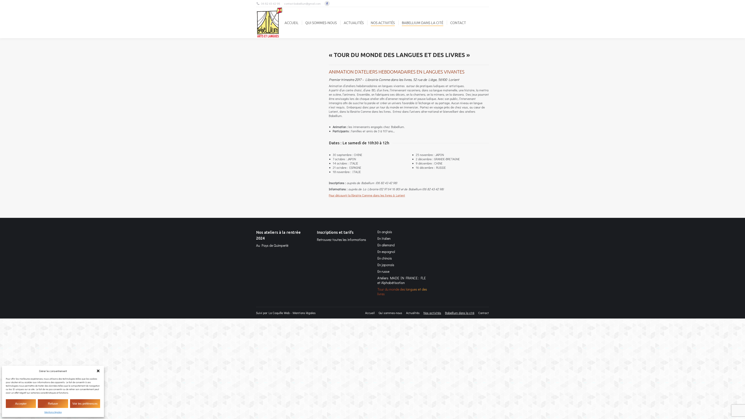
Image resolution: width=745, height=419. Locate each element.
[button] (98, 371)
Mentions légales (53, 412)
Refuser (53, 403)
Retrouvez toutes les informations (341, 239)
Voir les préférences (85, 403)
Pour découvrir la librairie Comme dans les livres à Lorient (367, 195)
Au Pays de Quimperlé (272, 245)
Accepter (21, 403)
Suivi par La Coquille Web (273, 313)
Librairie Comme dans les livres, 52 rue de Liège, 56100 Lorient (411, 79)
